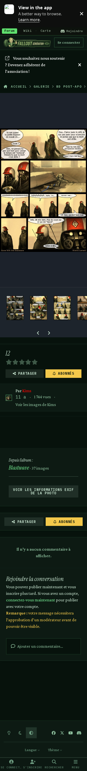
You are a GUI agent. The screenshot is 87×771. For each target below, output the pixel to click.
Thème (54, 750)
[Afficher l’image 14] (62, 308)
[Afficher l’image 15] (38, 308)
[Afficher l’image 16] (15, 308)
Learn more (11, 13)
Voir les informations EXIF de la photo (43, 491)
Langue (31, 750)
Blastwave (19, 467)
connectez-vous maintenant (30, 599)
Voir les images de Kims (35, 404)
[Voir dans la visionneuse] (43, 190)
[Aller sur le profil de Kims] (9, 398)
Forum (9, 31)
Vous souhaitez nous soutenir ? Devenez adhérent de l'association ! (35, 65)
